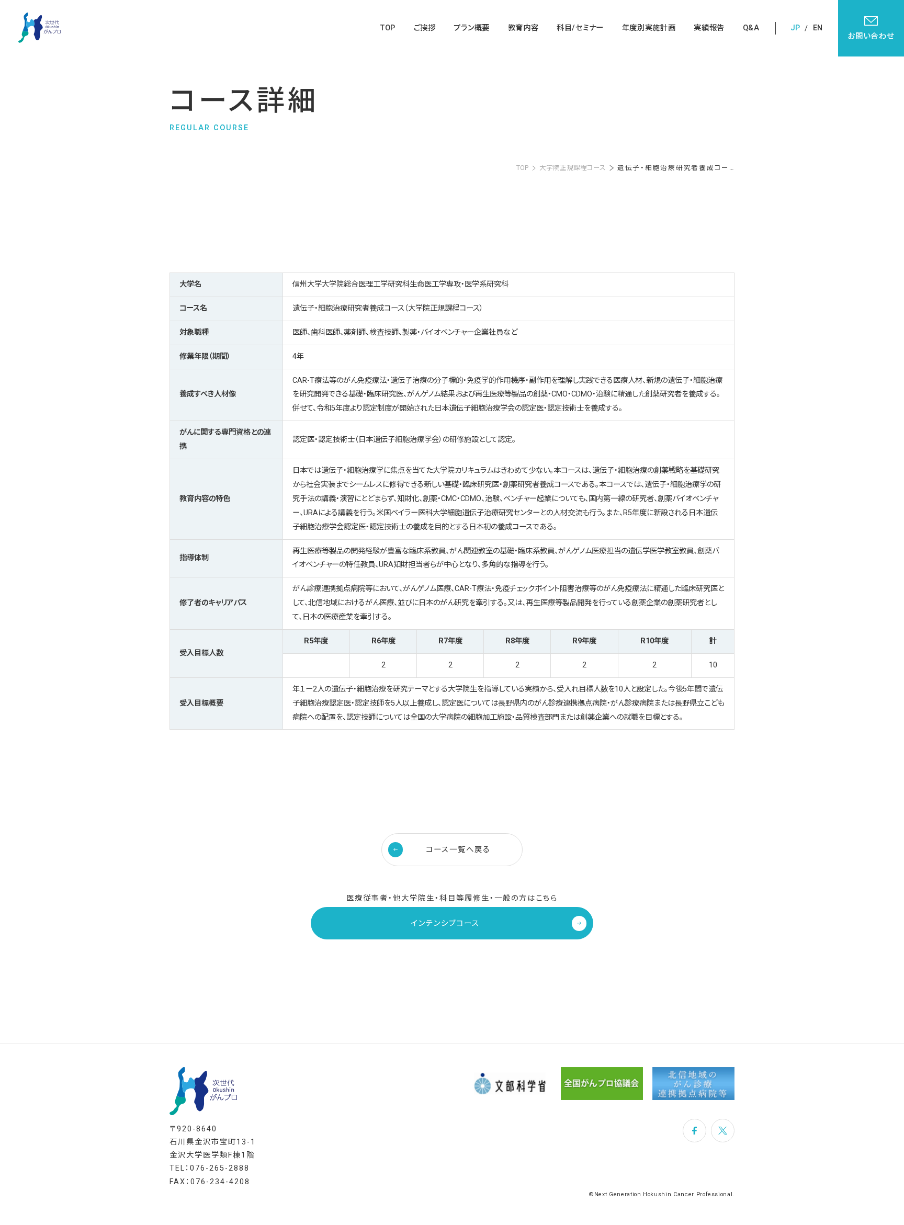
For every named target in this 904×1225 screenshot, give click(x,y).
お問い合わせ (871, 36)
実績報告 (709, 28)
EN (817, 28)
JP (795, 28)
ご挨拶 (425, 28)
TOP (388, 28)
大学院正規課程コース (572, 168)
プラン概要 (472, 28)
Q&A (751, 28)
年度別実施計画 (649, 28)
